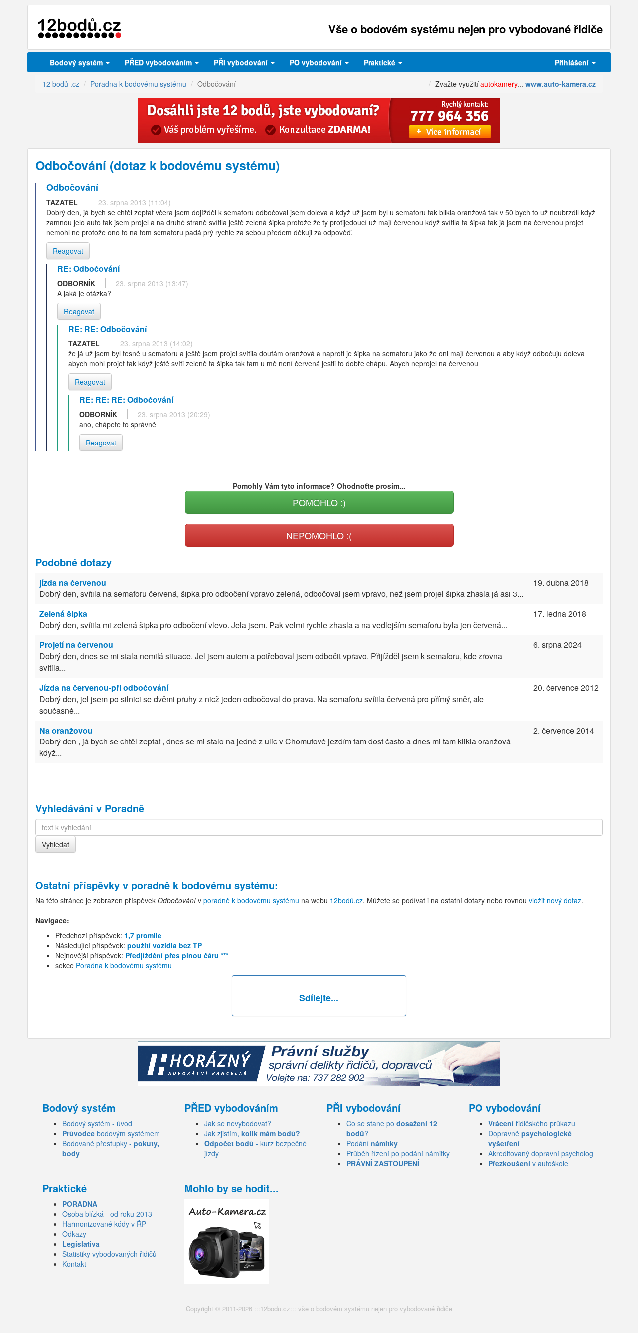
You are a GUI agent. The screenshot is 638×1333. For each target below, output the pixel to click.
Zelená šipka (63, 613)
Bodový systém (77, 62)
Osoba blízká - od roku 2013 (107, 1214)
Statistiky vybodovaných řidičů (109, 1254)
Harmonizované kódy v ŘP (104, 1224)
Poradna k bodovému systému (124, 965)
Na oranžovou (66, 730)
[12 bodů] (79, 28)
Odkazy (74, 1234)
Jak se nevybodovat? (237, 1123)
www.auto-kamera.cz (560, 84)
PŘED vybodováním (159, 62)
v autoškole (528, 1163)
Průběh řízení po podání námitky (398, 1153)
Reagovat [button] (68, 251)
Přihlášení (573, 62)
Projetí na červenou (76, 644)
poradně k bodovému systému (203, 885)
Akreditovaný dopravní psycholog (540, 1153)
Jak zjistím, (252, 1133)
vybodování (242, 62)
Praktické (380, 62)
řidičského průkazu (531, 1123)
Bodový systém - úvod (97, 1123)
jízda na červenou (72, 582)
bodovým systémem (111, 1133)
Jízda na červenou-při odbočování (103, 687)
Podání (372, 1143)
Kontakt (74, 1264)
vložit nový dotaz (555, 900)
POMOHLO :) (319, 502)
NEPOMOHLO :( (319, 535)
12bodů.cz (346, 900)
